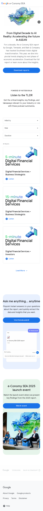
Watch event (21, 406)
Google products (24, 493)
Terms (13, 498)
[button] (39, 22)
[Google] (7, 487)
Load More (20, 271)
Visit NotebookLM (21, 320)
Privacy (6, 498)
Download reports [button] (21, 70)
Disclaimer (23, 498)
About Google (8, 493)
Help (8, 506)
